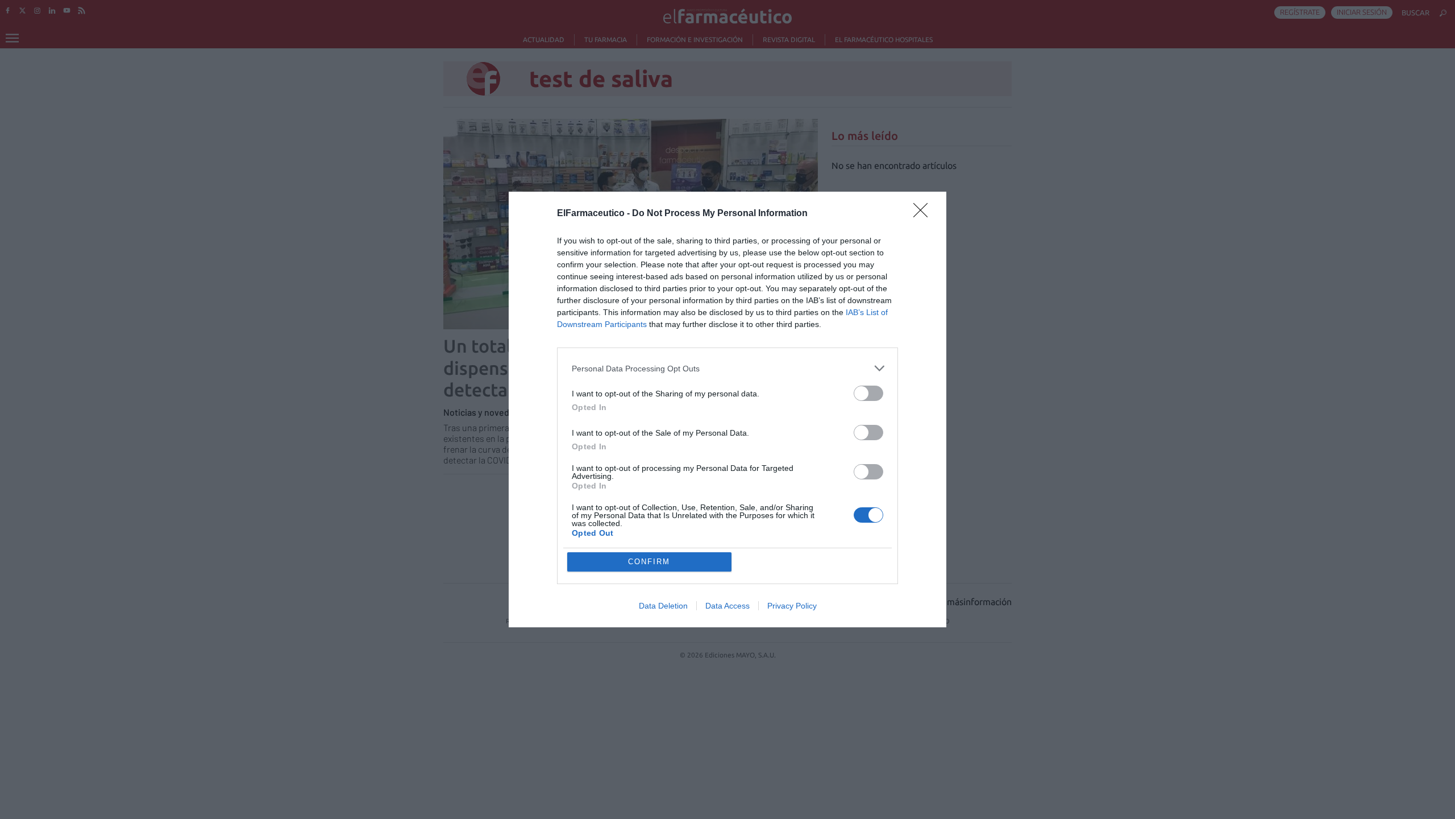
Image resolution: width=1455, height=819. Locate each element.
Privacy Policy (792, 605)
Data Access (727, 605)
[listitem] (727, 368)
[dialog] (727, 409)
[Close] (924, 214)
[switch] (868, 393)
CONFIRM (649, 561)
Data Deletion (663, 605)
